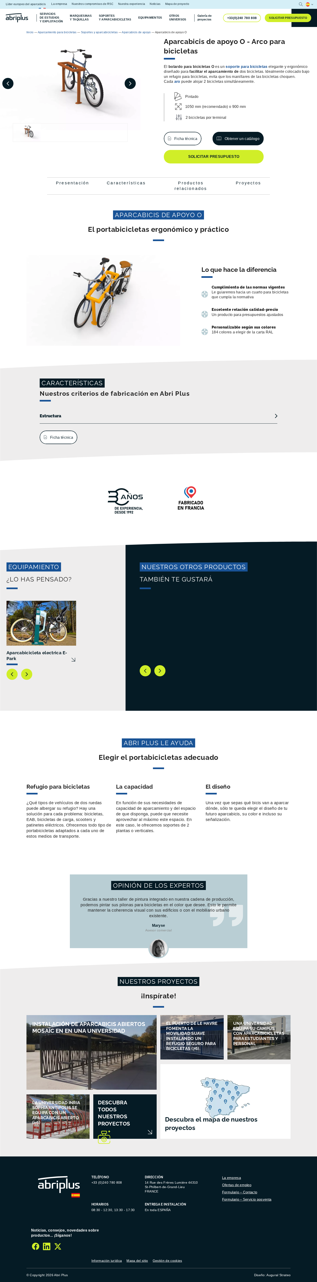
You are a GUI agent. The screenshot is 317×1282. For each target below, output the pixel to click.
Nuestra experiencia (131, 4)
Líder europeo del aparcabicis (26, 4)
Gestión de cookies (167, 1260)
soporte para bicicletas (246, 67)
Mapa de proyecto (177, 4)
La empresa (59, 4)
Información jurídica (106, 1260)
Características (126, 183)
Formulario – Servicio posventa (247, 1199)
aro (177, 81)
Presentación (72, 183)
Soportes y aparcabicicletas (99, 32)
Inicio (30, 32)
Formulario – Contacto (239, 1192)
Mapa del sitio (137, 1260)
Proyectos (248, 183)
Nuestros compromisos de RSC (92, 4)
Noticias (155, 4)
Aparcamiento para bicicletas (57, 32)
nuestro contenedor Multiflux (179, 32)
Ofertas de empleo (236, 1185)
